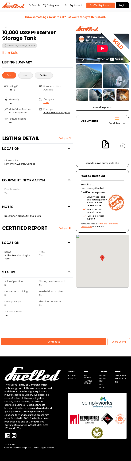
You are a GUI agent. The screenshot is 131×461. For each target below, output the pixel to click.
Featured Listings (88, 382)
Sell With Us (120, 379)
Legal (101, 384)
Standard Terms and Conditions (99, 225)
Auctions (72, 375)
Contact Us (120, 375)
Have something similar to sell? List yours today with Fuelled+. (65, 17)
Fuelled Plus (102, 380)
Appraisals (73, 379)
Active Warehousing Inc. (56, 112)
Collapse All (64, 138)
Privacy (103, 388)
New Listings (87, 376)
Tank (46, 102)
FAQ (116, 382)
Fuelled (102, 375)
